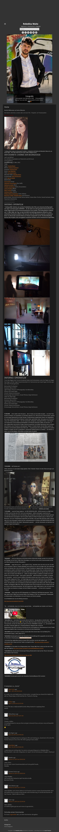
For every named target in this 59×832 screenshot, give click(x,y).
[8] (34, 437)
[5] (30, 437)
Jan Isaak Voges (12, 106)
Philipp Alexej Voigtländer (11, 127)
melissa (10, 635)
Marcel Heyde (11, 111)
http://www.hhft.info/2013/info (25, 571)
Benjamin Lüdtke (8, 129)
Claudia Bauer (11, 99)
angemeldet (13, 747)
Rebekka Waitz (30, 24)
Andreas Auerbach (13, 101)
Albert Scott (11, 622)
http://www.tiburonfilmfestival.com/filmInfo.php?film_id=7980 (18, 588)
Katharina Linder (8, 118)
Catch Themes (47, 763)
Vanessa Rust (13, 102)
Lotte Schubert (8, 122)
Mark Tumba (7, 123)
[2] (25, 437)
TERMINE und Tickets (44, 442)
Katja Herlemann (16, 109)
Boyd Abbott (11, 678)
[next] (53, 422)
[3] (27, 437)
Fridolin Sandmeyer (9, 120)
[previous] (6, 422)
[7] (33, 437)
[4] (28, 437)
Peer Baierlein (12, 104)
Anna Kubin (7, 115)
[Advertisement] (29, 11)
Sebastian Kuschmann (10, 116)
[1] (24, 437)
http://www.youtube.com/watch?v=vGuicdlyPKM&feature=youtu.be (28, 581)
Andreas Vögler (8, 125)
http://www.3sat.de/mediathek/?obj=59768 (13, 534)
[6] (31, 437)
